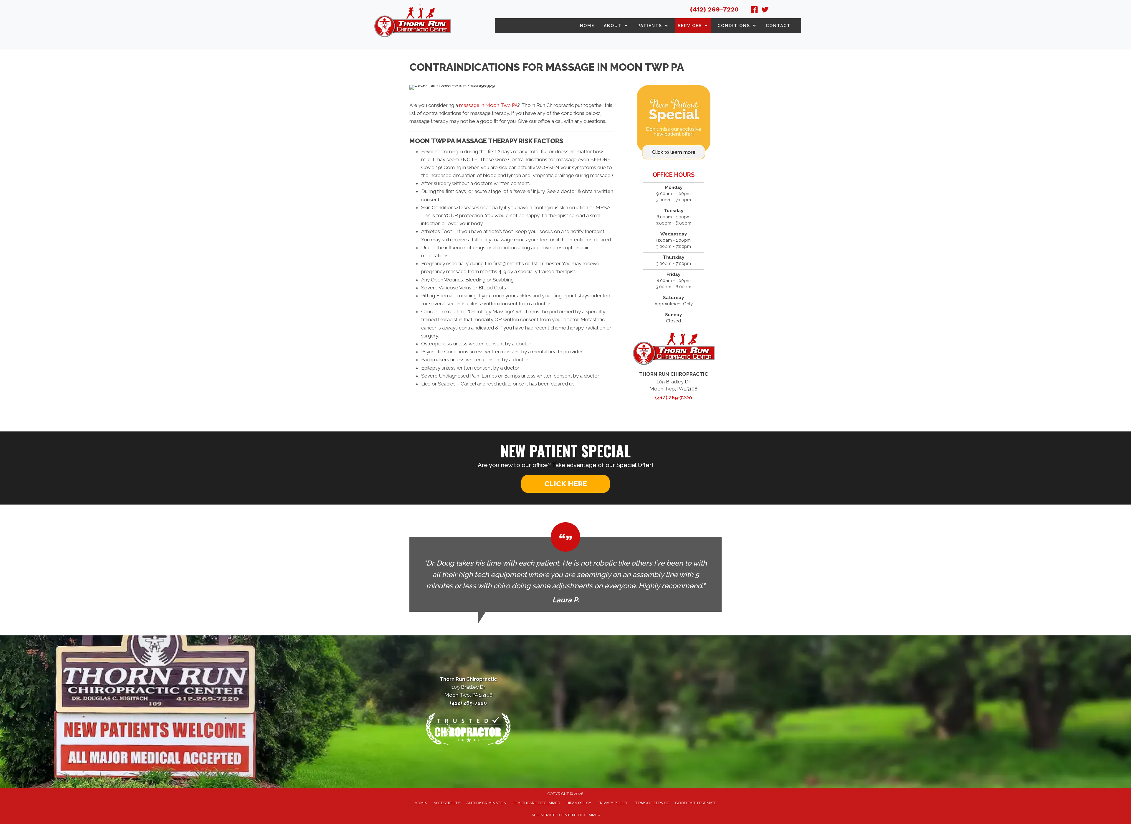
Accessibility (447, 803)
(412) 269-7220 (714, 9)
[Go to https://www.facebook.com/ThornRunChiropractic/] (754, 10)
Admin (421, 803)
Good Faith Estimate (696, 803)
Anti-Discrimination (486, 803)
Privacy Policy (613, 803)
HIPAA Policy (578, 803)
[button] (565, 484)
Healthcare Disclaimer (536, 803)
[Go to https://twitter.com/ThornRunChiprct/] (765, 10)
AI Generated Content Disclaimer (565, 815)
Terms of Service (651, 803)
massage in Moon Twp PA (488, 105)
